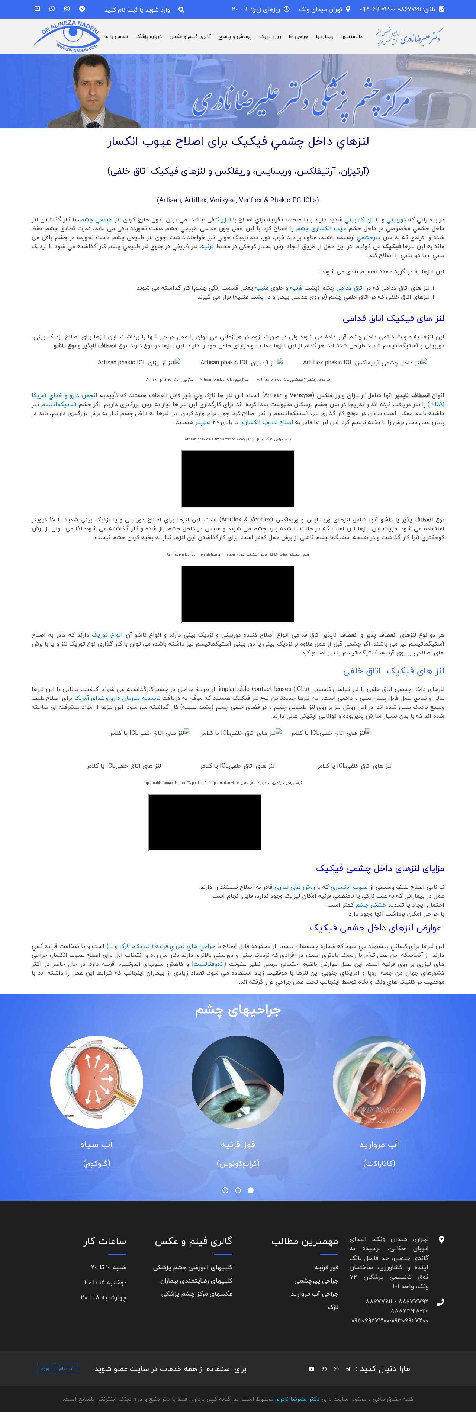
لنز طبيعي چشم (100, 219)
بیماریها (325, 36)
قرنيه (207, 246)
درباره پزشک (148, 36)
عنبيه (262, 288)
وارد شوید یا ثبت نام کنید (137, 9)
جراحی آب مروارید (314, 1293)
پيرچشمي (368, 237)
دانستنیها (352, 36)
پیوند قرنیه (78, 1144)
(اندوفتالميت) (210, 964)
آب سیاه (219, 1144)
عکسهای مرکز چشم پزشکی (196, 1293)
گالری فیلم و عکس (190, 36)
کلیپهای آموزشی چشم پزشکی (192, 1267)
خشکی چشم (371, 905)
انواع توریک (107, 635)
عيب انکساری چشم (321, 228)
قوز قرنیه (361, 1144)
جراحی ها (298, 36)
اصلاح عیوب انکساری (266, 422)
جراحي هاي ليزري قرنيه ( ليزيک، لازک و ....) (161, 946)
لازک (333, 1307)
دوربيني (396, 219)
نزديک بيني (359, 219)
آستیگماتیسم (59, 404)
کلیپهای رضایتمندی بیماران (196, 1280)
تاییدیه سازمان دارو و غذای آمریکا (117, 698)
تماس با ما (116, 36)
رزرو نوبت (270, 36)
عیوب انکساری (349, 887)
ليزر (226, 219)
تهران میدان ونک (320, 9)
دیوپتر (203, 422)
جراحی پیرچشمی (316, 1280)
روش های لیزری (294, 887)
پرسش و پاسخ (235, 36)
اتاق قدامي (350, 288)
